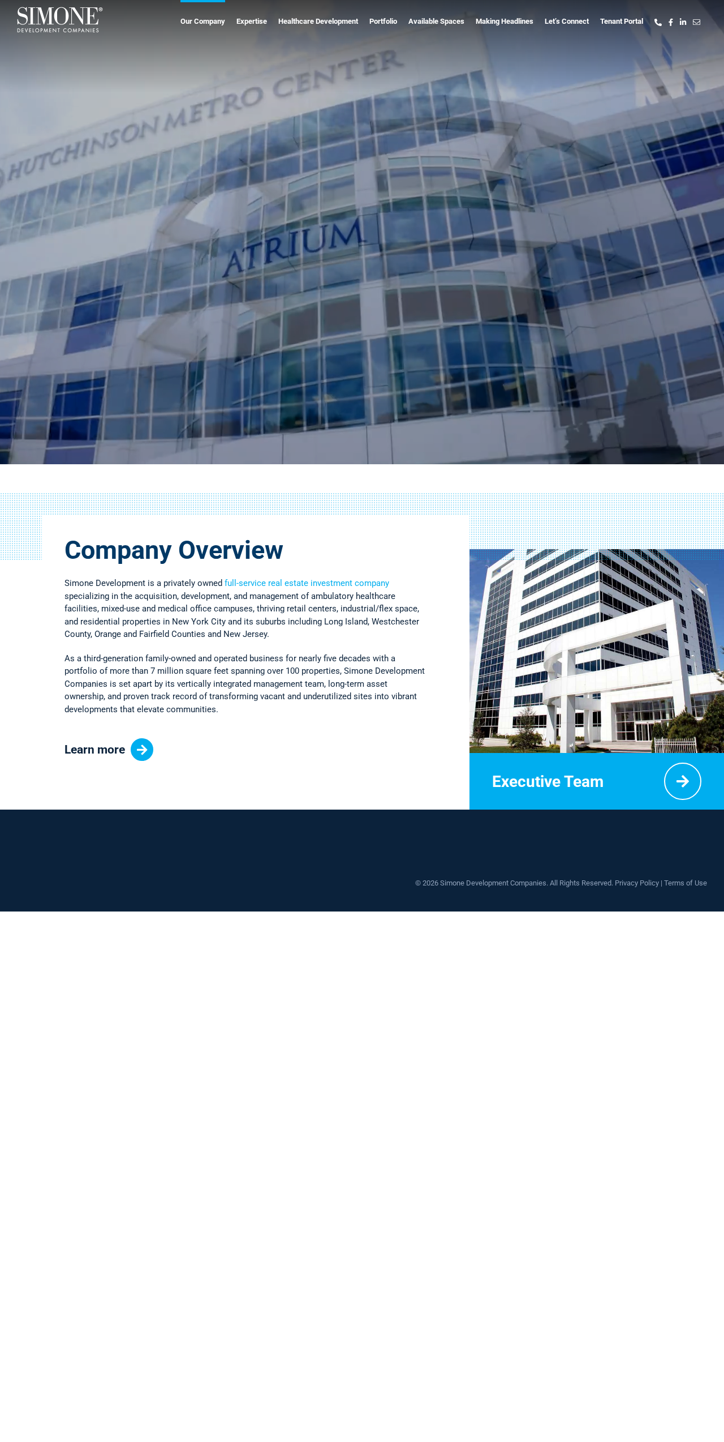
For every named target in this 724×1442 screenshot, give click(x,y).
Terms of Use (685, 883)
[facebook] (671, 20)
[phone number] (658, 20)
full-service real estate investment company (307, 583)
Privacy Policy (637, 883)
